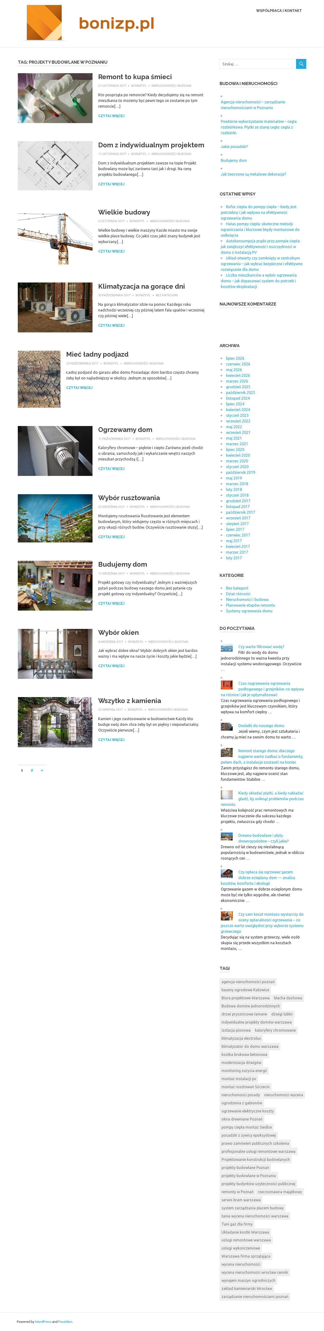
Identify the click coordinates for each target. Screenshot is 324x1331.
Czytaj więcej (111, 116)
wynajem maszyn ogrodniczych (248, 1280)
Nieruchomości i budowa (171, 85)
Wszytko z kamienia (129, 701)
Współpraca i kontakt (279, 11)
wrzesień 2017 (238, 518)
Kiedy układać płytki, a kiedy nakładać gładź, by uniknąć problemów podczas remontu (262, 799)
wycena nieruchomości (241, 1264)
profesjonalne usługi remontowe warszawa (259, 1151)
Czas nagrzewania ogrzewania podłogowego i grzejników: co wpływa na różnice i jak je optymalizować (262, 689)
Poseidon (65, 1322)
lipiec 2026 (235, 358)
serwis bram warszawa (241, 1200)
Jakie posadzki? (234, 146)
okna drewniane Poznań (242, 1119)
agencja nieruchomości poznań (248, 982)
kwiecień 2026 (238, 375)
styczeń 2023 (237, 415)
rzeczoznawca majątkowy (280, 1192)
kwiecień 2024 (238, 409)
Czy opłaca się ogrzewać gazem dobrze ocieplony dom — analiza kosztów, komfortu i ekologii (258, 878)
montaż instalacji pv (239, 1079)
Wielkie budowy (124, 212)
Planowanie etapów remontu (250, 605)
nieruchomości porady (241, 1095)
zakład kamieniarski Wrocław (247, 1288)
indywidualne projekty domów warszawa (257, 1022)
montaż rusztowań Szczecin (246, 1087)
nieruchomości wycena (283, 1095)
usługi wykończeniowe (241, 1248)
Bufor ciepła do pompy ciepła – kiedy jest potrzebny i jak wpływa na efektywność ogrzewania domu (258, 212)
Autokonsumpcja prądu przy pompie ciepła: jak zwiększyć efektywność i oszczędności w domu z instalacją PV (260, 246)
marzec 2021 (237, 444)
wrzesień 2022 (238, 421)
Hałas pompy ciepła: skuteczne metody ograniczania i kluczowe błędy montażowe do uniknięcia (260, 229)
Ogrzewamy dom (125, 430)
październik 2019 (240, 472)
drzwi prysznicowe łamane (244, 1014)
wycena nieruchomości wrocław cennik (255, 1272)
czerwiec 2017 (238, 535)
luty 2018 (234, 489)
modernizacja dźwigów (241, 1062)
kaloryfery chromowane (275, 1030)
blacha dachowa (288, 998)
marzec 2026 (237, 381)
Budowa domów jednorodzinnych (251, 1006)
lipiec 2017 (235, 529)
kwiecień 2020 (238, 455)
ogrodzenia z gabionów (242, 1103)
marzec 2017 (237, 552)
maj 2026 (234, 370)
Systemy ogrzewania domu (249, 611)
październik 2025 (240, 392)
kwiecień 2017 (238, 546)
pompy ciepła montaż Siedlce (247, 1127)
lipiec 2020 (235, 449)
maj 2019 (234, 478)
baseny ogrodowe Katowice (245, 990)
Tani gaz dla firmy (237, 1224)
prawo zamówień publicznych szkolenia (255, 1143)
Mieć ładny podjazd (97, 354)
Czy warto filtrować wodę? (261, 647)
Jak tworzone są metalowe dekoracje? (253, 174)
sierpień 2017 (237, 524)
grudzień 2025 (238, 387)
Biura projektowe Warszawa (246, 998)
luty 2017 (234, 558)
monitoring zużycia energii (244, 1070)
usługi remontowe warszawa (246, 1240)
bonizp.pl (138, 85)
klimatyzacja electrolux (241, 1038)
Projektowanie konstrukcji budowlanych (256, 1159)
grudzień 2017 (238, 501)
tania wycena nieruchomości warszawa (255, 1216)
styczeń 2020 (237, 466)
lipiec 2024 (235, 404)
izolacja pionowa (236, 1030)
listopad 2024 (238, 398)
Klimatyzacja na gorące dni (141, 286)
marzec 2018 (237, 484)
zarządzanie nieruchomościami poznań (255, 1296)
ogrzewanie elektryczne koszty (248, 1111)
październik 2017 (240, 512)
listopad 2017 (238, 506)
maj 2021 (234, 438)
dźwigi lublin (282, 1014)
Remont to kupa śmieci (135, 77)
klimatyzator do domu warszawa (250, 1046)
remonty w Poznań (238, 1192)
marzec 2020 (237, 461)
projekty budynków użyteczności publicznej (258, 1184)
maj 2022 (234, 427)
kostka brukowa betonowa (244, 1054)
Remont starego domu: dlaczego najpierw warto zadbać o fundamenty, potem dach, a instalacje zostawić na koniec (262, 756)
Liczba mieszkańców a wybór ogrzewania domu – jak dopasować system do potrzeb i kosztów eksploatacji (259, 281)
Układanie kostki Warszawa (245, 1232)
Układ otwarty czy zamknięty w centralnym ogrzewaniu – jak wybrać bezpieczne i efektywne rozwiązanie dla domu (261, 264)
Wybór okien (118, 633)
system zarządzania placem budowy (253, 1208)
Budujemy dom (122, 564)
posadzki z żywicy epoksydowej (249, 1135)
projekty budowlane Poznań (245, 1167)
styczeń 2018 (237, 495)
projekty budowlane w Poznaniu (249, 1175)
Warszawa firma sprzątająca (246, 1256)
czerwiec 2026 (238, 364)
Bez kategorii (167, 295)
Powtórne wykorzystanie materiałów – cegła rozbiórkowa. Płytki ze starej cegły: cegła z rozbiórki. (259, 127)
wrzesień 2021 (238, 432)
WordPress (43, 1322)
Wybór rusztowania (129, 498)
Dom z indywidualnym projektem (151, 145)
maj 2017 (234, 541)
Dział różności (238, 594)
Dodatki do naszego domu (261, 725)
